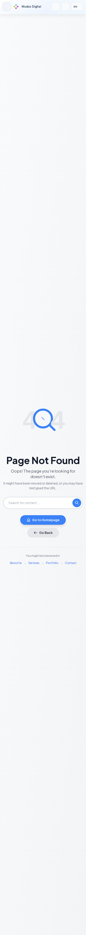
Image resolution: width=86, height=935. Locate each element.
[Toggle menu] (6, 6)
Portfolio (52, 563)
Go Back (46, 533)
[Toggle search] (55, 6)
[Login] (65, 6)
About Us (16, 563)
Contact (70, 563)
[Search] (76, 502)
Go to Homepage (45, 520)
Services (33, 563)
